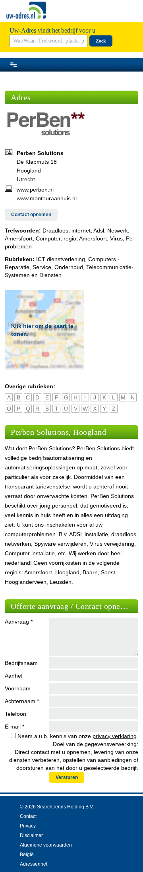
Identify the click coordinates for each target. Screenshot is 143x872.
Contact (28, 816)
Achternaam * (22, 701)
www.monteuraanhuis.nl (47, 198)
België (27, 854)
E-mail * (14, 726)
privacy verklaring (115, 736)
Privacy (28, 826)
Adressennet (33, 864)
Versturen (67, 777)
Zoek (101, 41)
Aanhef (14, 675)
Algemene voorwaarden (46, 845)
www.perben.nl (35, 189)
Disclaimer (31, 835)
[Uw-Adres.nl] (26, 10)
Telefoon (15, 714)
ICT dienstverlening (60, 259)
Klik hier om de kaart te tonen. (42, 330)
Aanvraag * (19, 621)
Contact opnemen (31, 214)
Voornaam (18, 688)
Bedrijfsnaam (21, 663)
